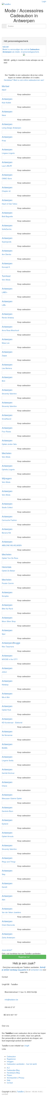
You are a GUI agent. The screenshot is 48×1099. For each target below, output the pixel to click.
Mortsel (5, 86)
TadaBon (20, 1091)
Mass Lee (5, 343)
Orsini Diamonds (8, 925)
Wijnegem (7, 478)
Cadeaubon (11, 1056)
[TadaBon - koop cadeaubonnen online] (6, 4)
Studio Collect (7, 507)
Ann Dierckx (6, 254)
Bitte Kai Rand (7, 608)
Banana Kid (6, 532)
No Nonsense (7, 735)
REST (4, 90)
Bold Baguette (7, 216)
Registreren (11, 1059)
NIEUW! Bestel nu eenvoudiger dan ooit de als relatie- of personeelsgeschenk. (21, 49)
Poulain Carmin (8, 583)
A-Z (8, 1067)
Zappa (4, 355)
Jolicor (4, 672)
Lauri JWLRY (7, 166)
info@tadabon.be (11, 999)
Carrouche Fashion (9, 520)
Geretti (4, 887)
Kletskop (5, 684)
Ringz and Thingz (9, 861)
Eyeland (5, 823)
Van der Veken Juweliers (11, 912)
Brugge (16, 642)
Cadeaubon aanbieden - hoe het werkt (22, 1064)
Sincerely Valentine (9, 393)
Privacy (21, 1077)
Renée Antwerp (8, 317)
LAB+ (4, 305)
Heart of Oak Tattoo (9, 204)
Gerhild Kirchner (8, 773)
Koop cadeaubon (24, 94)
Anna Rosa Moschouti (10, 330)
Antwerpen (7, 98)
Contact (10, 1082)
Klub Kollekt (6, 102)
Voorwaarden (12, 1077)
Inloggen (10, 1061)
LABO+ (4, 292)
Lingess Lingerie (8, 153)
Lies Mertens (7, 368)
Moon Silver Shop (9, 621)
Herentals (6, 567)
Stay (3, 874)
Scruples (5, 596)
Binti (3, 381)
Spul (3, 634)
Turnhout (6, 276)
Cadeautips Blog (13, 1070)
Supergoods (6, 241)
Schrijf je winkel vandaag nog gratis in (23, 968)
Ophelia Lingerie (8, 469)
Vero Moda (6, 279)
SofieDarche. (7, 229)
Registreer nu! (24, 957)
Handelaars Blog (13, 1072)
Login (44, 1)
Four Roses (6, 431)
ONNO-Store (7, 178)
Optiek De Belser (8, 570)
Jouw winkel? (7, 950)
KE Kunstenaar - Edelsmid (12, 722)
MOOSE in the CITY (9, 659)
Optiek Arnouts (7, 836)
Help (8, 1080)
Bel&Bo (5, 748)
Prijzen (9, 1075)
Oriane (4, 786)
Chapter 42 (6, 191)
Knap (4, 140)
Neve (4, 115)
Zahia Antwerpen (8, 937)
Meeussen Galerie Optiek (12, 798)
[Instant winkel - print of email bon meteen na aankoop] (11, 86)
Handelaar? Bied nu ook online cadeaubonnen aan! (24, 80)
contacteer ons (36, 969)
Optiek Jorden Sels (9, 444)
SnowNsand (6, 419)
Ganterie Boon (7, 811)
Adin (3, 899)
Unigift (26, 1045)
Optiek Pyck (6, 710)
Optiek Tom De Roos (10, 558)
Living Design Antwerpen (11, 128)
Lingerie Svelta (7, 760)
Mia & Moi (6, 697)
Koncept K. (6, 267)
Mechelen (6, 453)
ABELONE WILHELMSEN (12, 545)
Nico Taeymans (8, 646)
